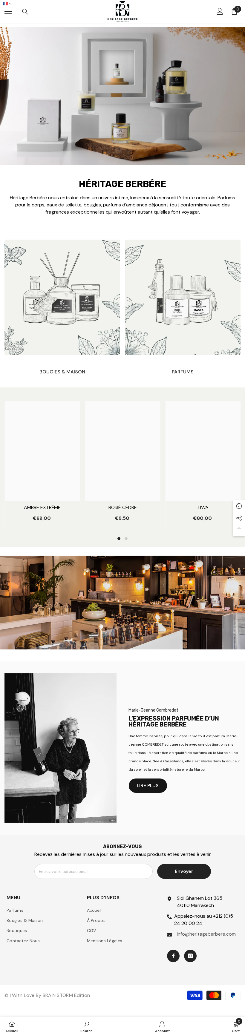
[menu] (8, 11)
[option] (42, 465)
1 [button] (118, 538)
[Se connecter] (220, 11)
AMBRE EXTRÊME (42, 507)
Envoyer (184, 871)
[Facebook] (173, 956)
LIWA (203, 507)
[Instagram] (190, 956)
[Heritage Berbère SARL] (62, 297)
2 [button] (126, 538)
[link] (86, 1026)
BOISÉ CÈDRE (122, 507)
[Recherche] (25, 11)
